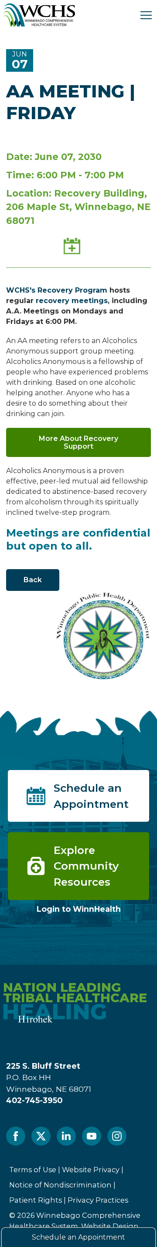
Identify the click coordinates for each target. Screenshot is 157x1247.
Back (33, 580)
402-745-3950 (34, 1100)
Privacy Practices (98, 1200)
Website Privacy (90, 1169)
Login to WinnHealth (79, 909)
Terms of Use (32, 1169)
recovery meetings (72, 301)
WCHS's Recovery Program (56, 290)
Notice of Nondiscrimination (60, 1184)
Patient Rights (35, 1200)
